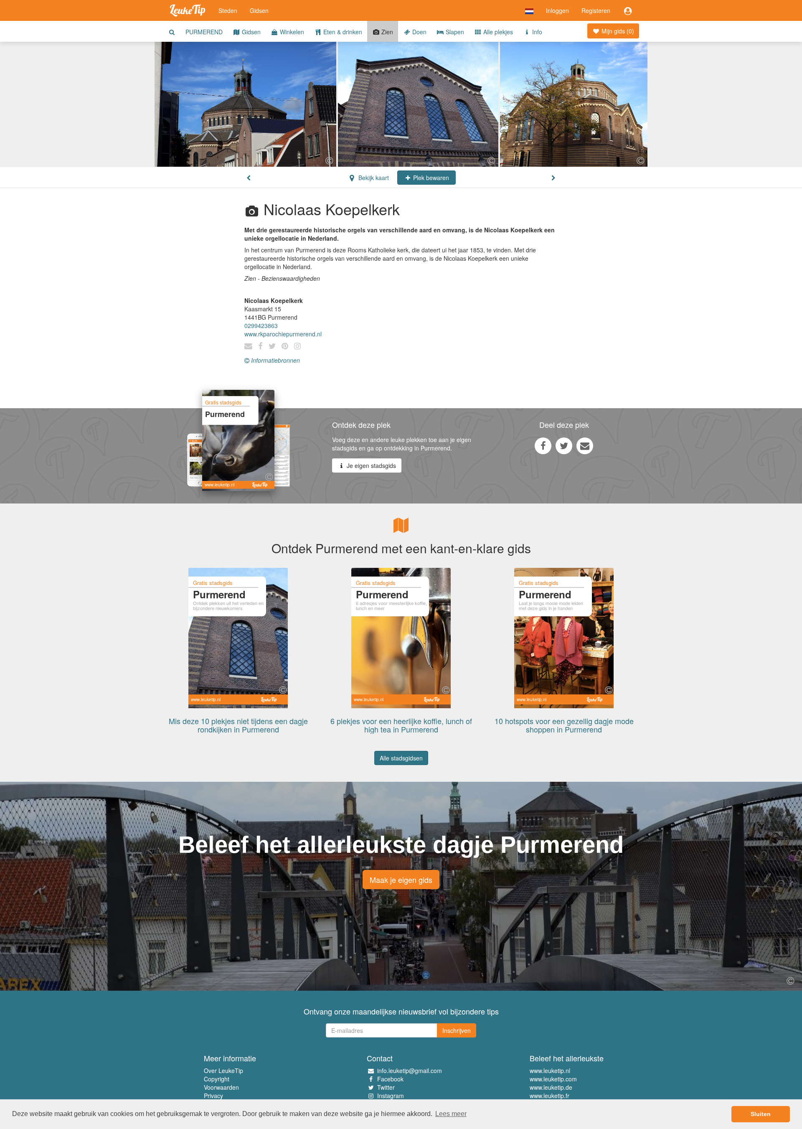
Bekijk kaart (373, 177)
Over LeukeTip (223, 1070)
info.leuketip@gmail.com (409, 1070)
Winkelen (291, 32)
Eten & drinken (342, 32)
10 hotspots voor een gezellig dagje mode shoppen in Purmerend (564, 725)
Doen (418, 32)
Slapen (454, 32)
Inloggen (557, 10)
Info (536, 32)
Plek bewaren (430, 177)
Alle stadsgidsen (401, 758)
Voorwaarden (221, 1087)
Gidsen (259, 10)
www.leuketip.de (551, 1087)
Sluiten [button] (761, 1114)
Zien (386, 32)
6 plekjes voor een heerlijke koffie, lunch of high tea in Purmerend (401, 725)
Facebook (390, 1079)
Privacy (213, 1095)
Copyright (216, 1079)
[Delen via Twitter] (564, 445)
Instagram (390, 1095)
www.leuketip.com (553, 1079)
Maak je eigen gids (401, 879)
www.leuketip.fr (549, 1095)
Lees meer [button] (451, 1113)
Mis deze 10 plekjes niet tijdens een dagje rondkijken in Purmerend (238, 725)
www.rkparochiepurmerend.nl (283, 334)
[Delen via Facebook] (543, 445)
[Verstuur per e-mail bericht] (584, 445)
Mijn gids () (617, 31)
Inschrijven (456, 1030)
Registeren (595, 10)
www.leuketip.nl (550, 1070)
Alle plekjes (497, 32)
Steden (227, 10)
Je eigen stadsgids (370, 465)
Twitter (386, 1087)
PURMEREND (204, 32)
